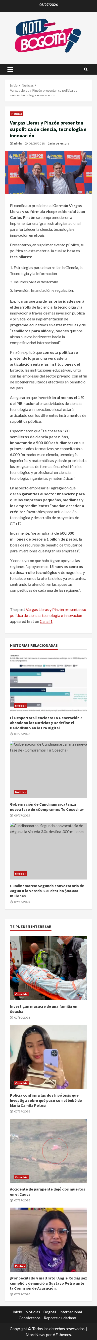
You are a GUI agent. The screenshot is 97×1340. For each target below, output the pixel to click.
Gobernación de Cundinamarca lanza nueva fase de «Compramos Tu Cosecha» (48, 769)
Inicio (17, 1311)
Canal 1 (46, 621)
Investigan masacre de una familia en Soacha (48, 968)
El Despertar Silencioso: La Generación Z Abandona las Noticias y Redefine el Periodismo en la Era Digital (48, 683)
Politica (20, 1265)
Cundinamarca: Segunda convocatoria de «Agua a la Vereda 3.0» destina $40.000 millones (48, 851)
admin (17, 143)
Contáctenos (30, 1317)
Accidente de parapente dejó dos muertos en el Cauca (48, 1151)
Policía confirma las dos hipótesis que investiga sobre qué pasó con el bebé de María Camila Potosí (48, 1057)
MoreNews (35, 1334)
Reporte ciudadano (60, 1317)
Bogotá (49, 1311)
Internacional (70, 1311)
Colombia (21, 994)
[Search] (86, 69)
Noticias (16, 113)
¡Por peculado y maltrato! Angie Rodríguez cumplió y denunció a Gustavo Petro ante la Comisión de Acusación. (48, 1240)
